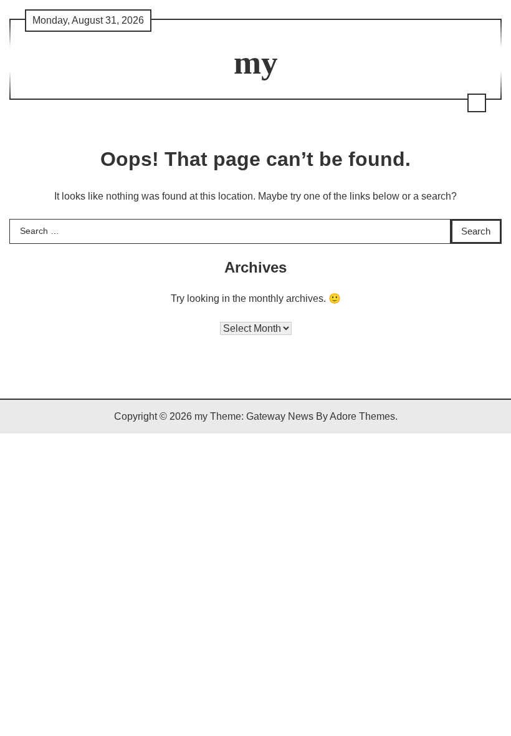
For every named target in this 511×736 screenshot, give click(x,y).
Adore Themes (362, 416)
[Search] (476, 103)
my (256, 62)
